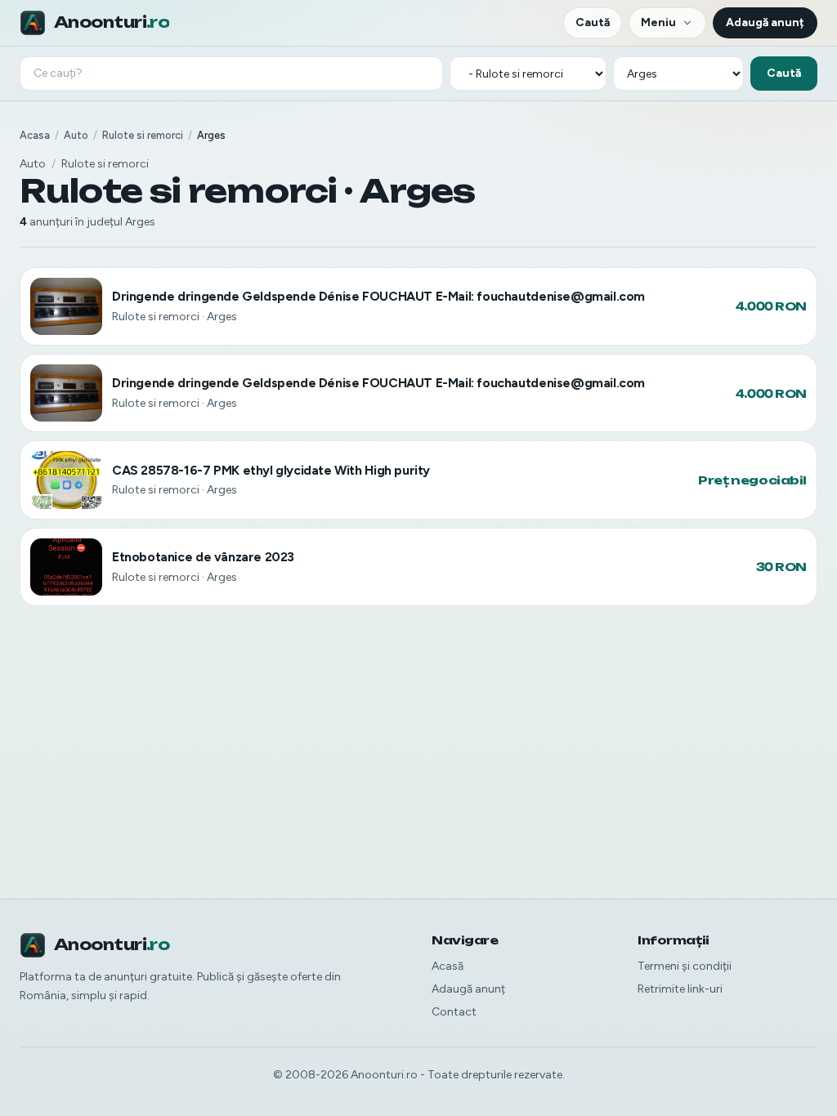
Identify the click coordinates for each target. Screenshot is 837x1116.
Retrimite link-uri (680, 989)
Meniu (658, 22)
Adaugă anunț (765, 22)
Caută (592, 22)
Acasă (447, 966)
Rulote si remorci (142, 135)
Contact (454, 1012)
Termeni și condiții (685, 966)
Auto (76, 135)
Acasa (35, 135)
